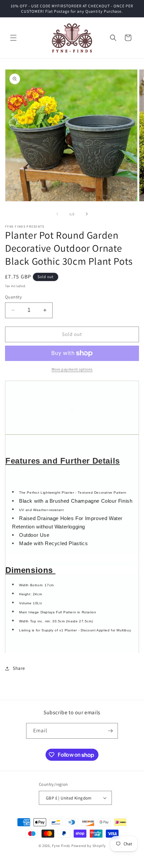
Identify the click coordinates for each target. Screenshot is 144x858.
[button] (13, 37)
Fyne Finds (61, 845)
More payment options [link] (72, 369)
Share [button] (19, 668)
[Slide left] (57, 214)
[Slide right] (86, 214)
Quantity (13, 297)
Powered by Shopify (88, 845)
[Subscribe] (110, 731)
